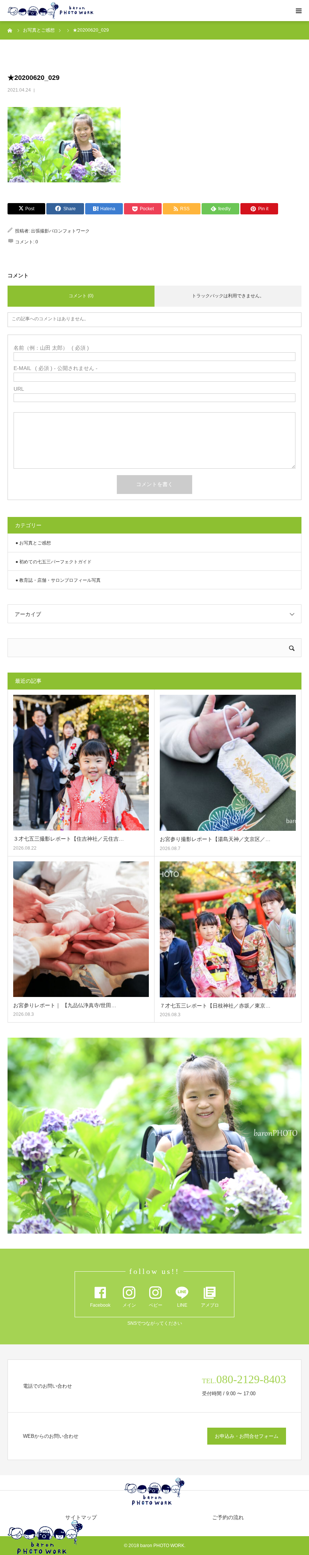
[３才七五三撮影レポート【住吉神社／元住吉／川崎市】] (81, 762)
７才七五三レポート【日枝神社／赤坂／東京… (215, 1006)
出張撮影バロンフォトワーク (60, 231)
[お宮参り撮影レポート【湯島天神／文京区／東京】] (228, 763)
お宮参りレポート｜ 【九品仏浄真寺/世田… (64, 1005)
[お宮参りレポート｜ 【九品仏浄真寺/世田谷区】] (81, 929)
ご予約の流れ (228, 1517)
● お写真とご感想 (33, 543)
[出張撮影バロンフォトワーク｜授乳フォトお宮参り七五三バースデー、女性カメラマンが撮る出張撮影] (51, 10)
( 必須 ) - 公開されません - (56, 368)
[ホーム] (10, 30)
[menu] (298, 10)
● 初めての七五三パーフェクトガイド (53, 561)
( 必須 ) (51, 347)
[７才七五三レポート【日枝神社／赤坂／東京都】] (228, 929)
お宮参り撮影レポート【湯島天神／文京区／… (215, 839)
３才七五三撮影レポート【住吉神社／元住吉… (68, 839)
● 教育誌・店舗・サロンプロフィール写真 (58, 580)
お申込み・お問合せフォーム (246, 1436)
